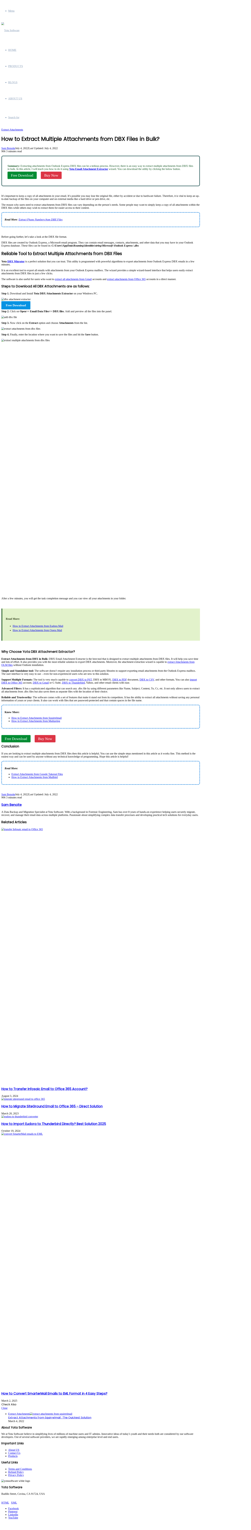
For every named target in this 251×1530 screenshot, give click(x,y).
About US (13, 1449)
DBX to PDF (119, 679)
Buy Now (51, 175)
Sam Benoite (8, 148)
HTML (5, 1502)
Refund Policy (16, 1472)
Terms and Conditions (20, 1469)
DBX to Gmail (41, 682)
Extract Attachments (12, 129)
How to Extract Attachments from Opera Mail (37, 630)
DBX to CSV (147, 679)
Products (15, 66)
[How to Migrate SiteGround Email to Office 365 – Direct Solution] (23, 1099)
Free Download (22, 175)
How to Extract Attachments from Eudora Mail (38, 626)
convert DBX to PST (80, 679)
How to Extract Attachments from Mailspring (35, 721)
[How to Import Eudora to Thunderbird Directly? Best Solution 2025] (19, 1116)
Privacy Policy (16, 1475)
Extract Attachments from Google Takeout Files (37, 774)
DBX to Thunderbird (73, 682)
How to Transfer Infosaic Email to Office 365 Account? (44, 1089)
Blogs (12, 82)
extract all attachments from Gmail (73, 279)
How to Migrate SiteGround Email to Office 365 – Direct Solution (52, 1106)
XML (14, 1502)
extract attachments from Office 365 (126, 279)
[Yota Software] (10, 30)
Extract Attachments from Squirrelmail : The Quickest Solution (49, 1417)
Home (12, 50)
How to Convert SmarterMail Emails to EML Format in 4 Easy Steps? (54, 1393)
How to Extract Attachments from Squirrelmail (36, 717)
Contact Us (14, 1453)
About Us (15, 98)
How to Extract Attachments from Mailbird (34, 777)
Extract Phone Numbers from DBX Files (40, 219)
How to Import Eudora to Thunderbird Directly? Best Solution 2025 (53, 1124)
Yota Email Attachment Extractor (88, 169)
